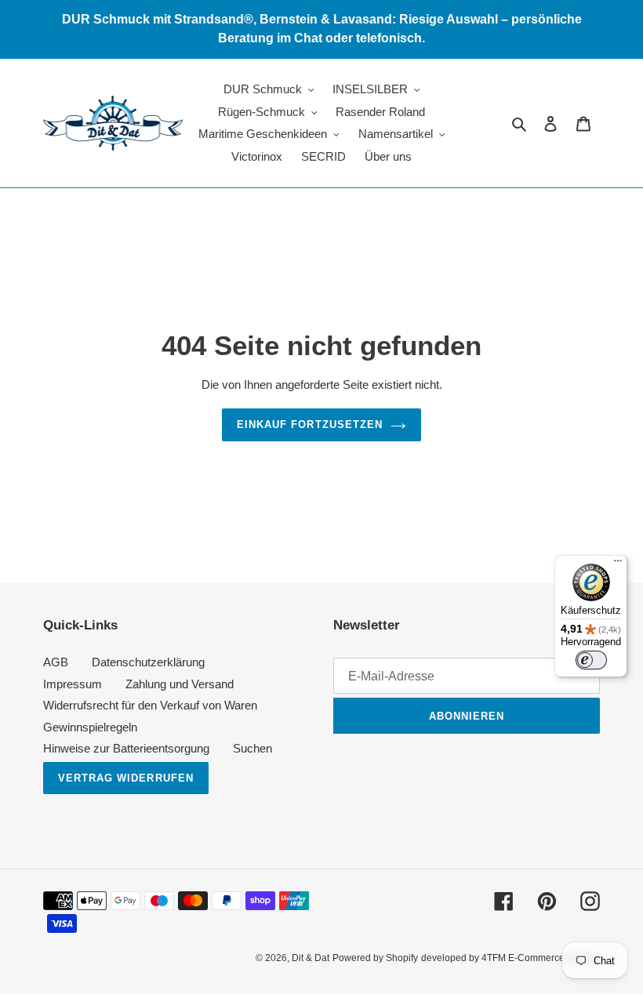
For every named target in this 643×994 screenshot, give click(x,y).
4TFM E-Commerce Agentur (540, 957)
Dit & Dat (310, 957)
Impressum (72, 684)
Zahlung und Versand (179, 684)
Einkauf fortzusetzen (310, 424)
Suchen (252, 748)
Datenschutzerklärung (148, 662)
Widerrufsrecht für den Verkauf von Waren (150, 705)
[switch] (591, 660)
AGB (55, 662)
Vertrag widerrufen (126, 778)
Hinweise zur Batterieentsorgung (126, 748)
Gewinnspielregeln (90, 727)
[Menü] (617, 564)
